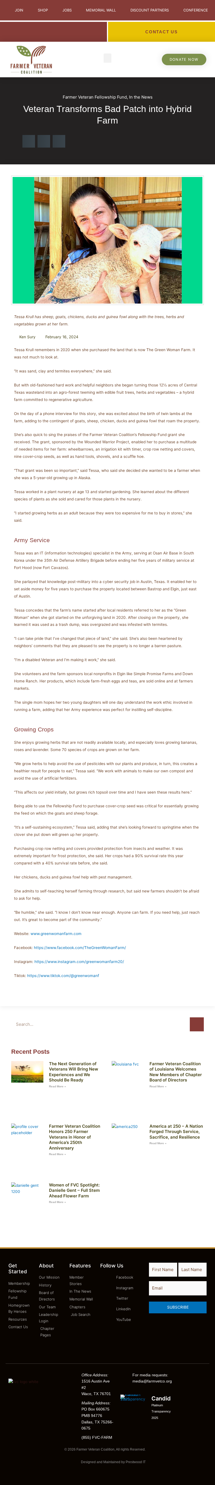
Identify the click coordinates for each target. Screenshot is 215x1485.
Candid (161, 1398)
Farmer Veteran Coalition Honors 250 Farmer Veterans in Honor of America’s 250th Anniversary (74, 1137)
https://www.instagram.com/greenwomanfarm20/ (79, 961)
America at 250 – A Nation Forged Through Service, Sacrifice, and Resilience (176, 1131)
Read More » (57, 1086)
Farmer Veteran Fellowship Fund (95, 97)
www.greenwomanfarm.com (56, 933)
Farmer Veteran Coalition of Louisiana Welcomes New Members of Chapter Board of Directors (175, 1072)
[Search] (197, 1024)
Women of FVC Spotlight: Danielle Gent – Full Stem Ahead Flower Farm (74, 1190)
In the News (141, 97)
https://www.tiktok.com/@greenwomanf (63, 975)
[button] (107, 58)
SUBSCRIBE (178, 1307)
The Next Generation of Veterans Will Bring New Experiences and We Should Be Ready (73, 1072)
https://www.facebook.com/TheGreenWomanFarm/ (80, 947)
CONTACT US (161, 31)
